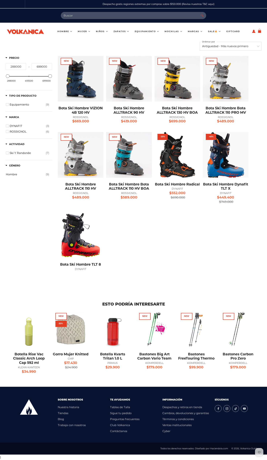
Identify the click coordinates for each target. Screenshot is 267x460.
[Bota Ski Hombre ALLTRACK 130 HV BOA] (177, 79)
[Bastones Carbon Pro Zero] (238, 329)
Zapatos (120, 32)
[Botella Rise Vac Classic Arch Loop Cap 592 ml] (29, 329)
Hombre (63, 32)
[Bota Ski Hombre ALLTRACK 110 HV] (80, 155)
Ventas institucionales (177, 425)
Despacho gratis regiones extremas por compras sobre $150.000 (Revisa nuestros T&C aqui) (133, 4)
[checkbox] (29, 104)
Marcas (194, 32)
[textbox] (16, 66)
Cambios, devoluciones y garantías (185, 413)
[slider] (7, 76)
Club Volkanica (120, 425)
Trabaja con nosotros (72, 425)
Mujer (83, 32)
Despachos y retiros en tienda (182, 407)
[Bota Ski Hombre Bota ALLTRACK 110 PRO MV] (225, 79)
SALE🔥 (213, 32)
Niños (101, 32)
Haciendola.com (219, 448)
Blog (61, 419)
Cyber (166, 431)
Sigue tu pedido (121, 413)
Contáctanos (118, 431)
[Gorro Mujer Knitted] (70, 329)
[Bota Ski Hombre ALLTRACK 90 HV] (129, 79)
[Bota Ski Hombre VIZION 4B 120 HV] (80, 79)
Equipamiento (146, 32)
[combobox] (129, 15)
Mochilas (172, 32)
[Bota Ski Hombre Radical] (177, 155)
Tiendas (63, 413)
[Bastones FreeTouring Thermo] (196, 329)
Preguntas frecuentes (124, 419)
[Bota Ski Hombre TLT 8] (80, 235)
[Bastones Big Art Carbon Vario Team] (154, 329)
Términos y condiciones (178, 419)
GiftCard (233, 32)
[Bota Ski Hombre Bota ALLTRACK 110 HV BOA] (129, 155)
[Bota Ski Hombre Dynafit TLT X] (225, 155)
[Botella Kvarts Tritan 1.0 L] (112, 329)
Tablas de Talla (120, 407)
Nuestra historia (68, 407)
